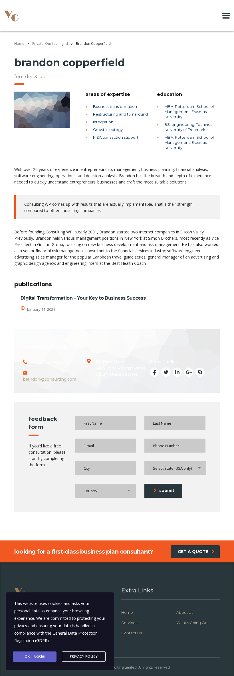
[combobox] (175, 468)
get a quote (193, 551)
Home (19, 43)
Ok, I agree (35, 656)
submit (166, 490)
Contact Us (131, 633)
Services (129, 622)
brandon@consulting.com (49, 379)
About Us (184, 612)
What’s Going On (191, 622)
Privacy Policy (84, 656)
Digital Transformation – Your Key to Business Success (83, 298)
